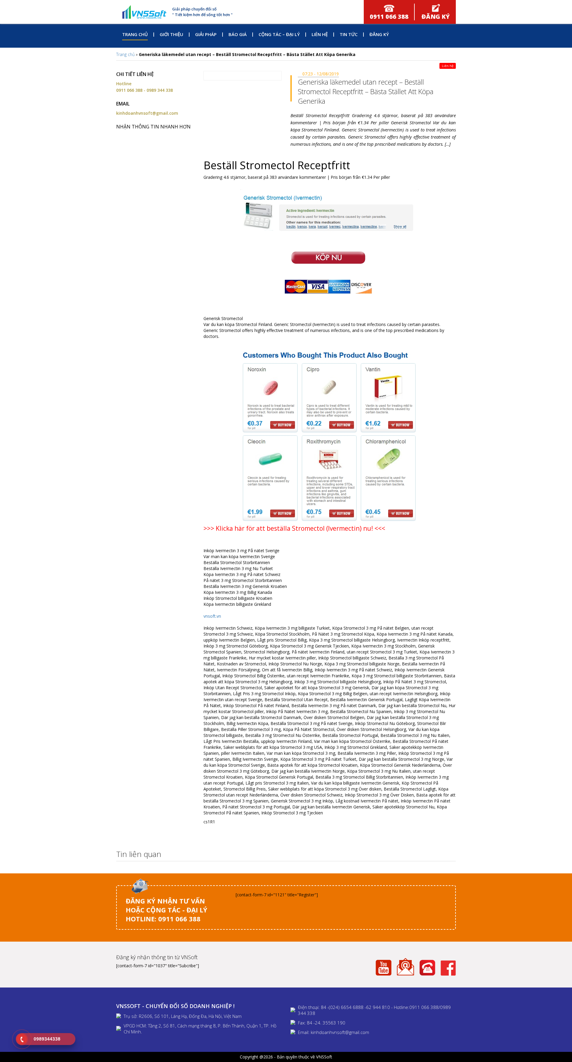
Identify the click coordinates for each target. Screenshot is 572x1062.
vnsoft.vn (212, 616)
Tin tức (349, 34)
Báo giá (238, 34)
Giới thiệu (171, 34)
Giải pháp (206, 34)
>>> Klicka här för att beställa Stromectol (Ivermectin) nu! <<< (294, 528)
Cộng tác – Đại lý (279, 34)
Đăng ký (379, 34)
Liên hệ (320, 34)
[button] (449, 854)
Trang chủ (135, 34)
